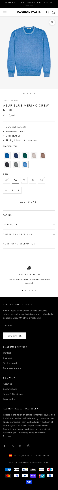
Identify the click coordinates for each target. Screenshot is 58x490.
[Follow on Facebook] (4, 445)
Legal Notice (9, 399)
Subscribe (15, 335)
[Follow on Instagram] (20, 445)
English (41, 456)
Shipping (7, 358)
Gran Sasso (10, 100)
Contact (7, 352)
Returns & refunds (12, 368)
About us (7, 383)
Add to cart (29, 202)
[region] (29, 275)
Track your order (11, 363)
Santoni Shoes (10, 389)
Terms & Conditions (13, 394)
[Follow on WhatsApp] (28, 445)
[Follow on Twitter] (12, 445)
